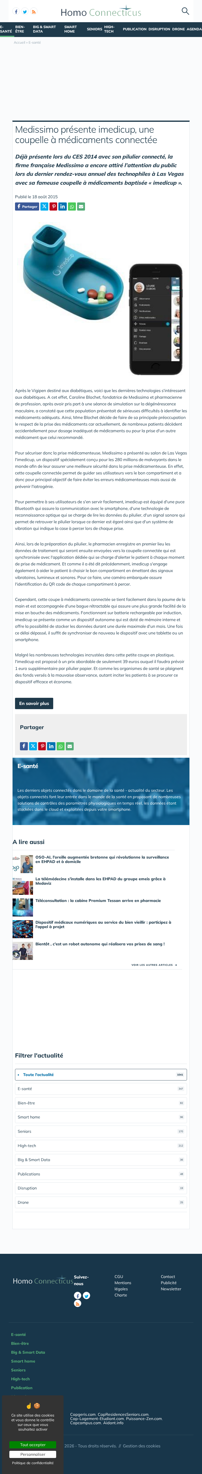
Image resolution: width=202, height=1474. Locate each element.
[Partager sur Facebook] (24, 746)
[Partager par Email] (81, 206)
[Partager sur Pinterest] (53, 206)
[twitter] (25, 11)
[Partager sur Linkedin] (62, 206)
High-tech (109, 29)
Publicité (169, 1282)
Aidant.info (113, 1422)
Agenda (194, 29)
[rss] (33, 11)
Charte (121, 1295)
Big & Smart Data (44, 29)
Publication (135, 29)
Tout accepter (33, 1444)
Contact (168, 1276)
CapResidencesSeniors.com (123, 1414)
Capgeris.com (83, 1414)
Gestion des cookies (141, 1445)
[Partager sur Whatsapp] (72, 206)
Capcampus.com (85, 1422)
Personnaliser (32, 1454)
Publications (100, 1173)
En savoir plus (34, 703)
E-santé (6, 29)
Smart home (70, 29)
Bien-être (20, 29)
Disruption (159, 29)
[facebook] (16, 11)
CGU (119, 1276)
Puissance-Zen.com (144, 1418)
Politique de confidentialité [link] (33, 1463)
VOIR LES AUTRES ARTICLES (154, 965)
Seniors (94, 29)
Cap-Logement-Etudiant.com (97, 1418)
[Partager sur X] (44, 206)
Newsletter (171, 1288)
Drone (178, 29)
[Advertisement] (101, 83)
